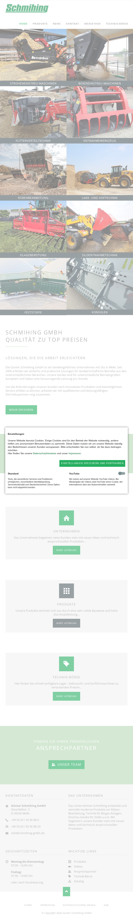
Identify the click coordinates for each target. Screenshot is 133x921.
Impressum (75, 453)
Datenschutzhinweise (44, 453)
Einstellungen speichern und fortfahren (92, 463)
